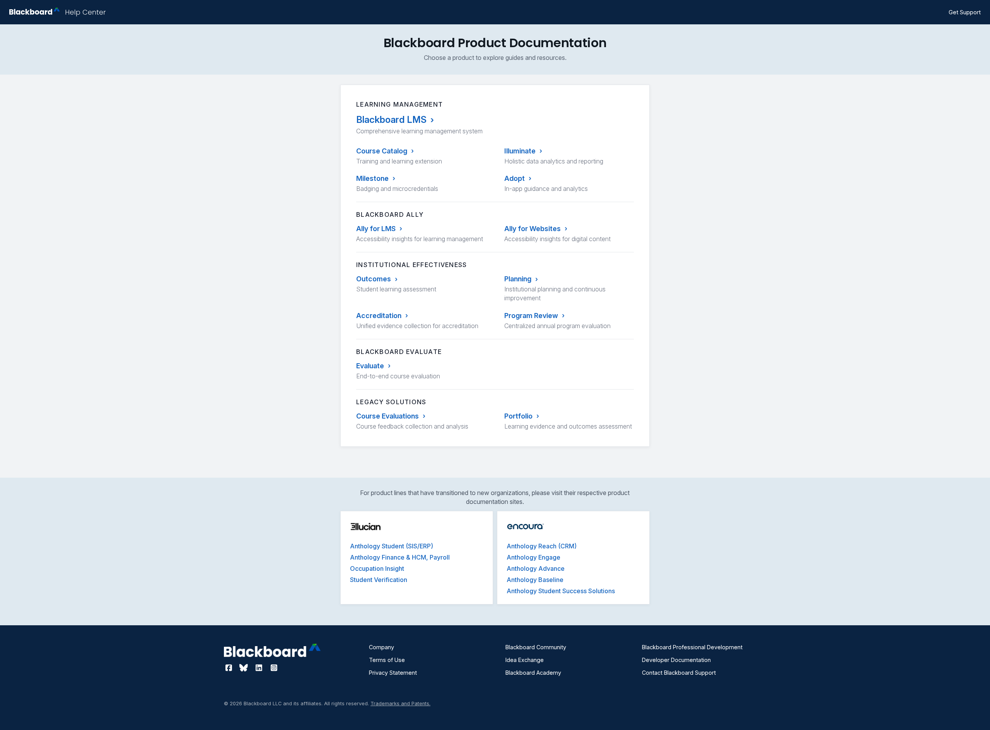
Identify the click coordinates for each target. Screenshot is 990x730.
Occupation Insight (377, 568)
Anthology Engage (533, 557)
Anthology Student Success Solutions (561, 591)
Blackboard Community (535, 647)
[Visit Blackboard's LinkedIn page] (259, 667)
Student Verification (378, 580)
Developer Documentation (676, 660)
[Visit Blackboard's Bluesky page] (244, 667)
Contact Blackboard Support (679, 672)
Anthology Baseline (535, 580)
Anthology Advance (536, 568)
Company (381, 647)
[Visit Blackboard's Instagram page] (273, 667)
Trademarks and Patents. (400, 703)
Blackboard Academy (533, 672)
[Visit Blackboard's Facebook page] (229, 667)
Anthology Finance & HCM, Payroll (400, 557)
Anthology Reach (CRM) (542, 546)
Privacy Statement (393, 672)
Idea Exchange (524, 660)
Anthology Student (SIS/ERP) (391, 546)
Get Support (965, 12)
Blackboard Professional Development (692, 647)
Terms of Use (387, 660)
